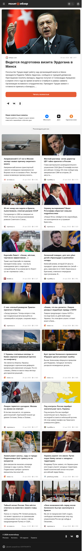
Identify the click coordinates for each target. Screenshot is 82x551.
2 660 (36, 378)
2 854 (76, 325)
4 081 (36, 180)
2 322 (36, 526)
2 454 (36, 477)
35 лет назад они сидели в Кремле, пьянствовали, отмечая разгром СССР (21, 209)
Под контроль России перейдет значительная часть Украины (58, 407)
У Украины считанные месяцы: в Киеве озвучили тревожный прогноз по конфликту (20, 356)
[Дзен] (77, 536)
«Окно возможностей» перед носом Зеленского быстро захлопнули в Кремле (59, 507)
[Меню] (4, 4)
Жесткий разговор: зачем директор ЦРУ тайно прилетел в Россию (59, 160)
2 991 (76, 279)
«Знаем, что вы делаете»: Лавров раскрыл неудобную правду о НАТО (60, 308)
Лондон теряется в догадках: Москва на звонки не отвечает (20, 407)
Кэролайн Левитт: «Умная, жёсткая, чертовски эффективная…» (19, 256)
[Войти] (78, 4)
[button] (8, 103)
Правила (34, 538)
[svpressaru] (5, 227)
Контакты (14, 538)
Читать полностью (41, 94)
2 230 (76, 526)
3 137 (36, 279)
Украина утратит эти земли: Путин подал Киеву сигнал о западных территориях (59, 458)
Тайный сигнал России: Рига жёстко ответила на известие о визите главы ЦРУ (20, 507)
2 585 (76, 378)
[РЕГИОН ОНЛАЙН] (45, 326)
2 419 (76, 477)
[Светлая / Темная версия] (71, 4)
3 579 (76, 180)
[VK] (72, 536)
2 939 (36, 325)
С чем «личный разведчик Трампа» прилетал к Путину (19, 308)
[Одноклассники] (66, 536)
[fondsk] (5, 279)
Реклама (6, 538)
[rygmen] (7, 57)
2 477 (36, 427)
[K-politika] (45, 180)
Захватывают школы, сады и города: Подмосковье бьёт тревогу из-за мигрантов (20, 458)
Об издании (24, 538)
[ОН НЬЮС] (5, 180)
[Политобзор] (18, 4)
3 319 (76, 226)
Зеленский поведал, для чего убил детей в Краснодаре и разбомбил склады (59, 257)
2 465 (76, 427)
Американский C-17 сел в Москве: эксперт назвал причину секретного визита (19, 161)
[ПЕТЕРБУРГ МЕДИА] (45, 477)
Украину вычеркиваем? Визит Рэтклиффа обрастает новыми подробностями (58, 210)
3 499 (36, 226)
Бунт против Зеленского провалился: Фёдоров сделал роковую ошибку (60, 355)
